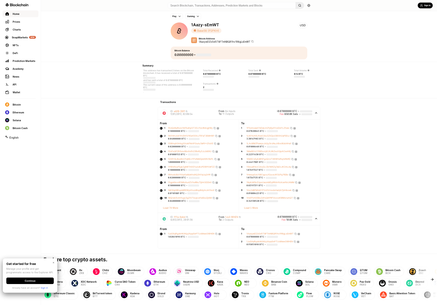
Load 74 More (170, 207)
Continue (30, 280)
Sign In (427, 5)
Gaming (191, 16)
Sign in (44, 287)
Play (174, 16)
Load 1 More (251, 207)
